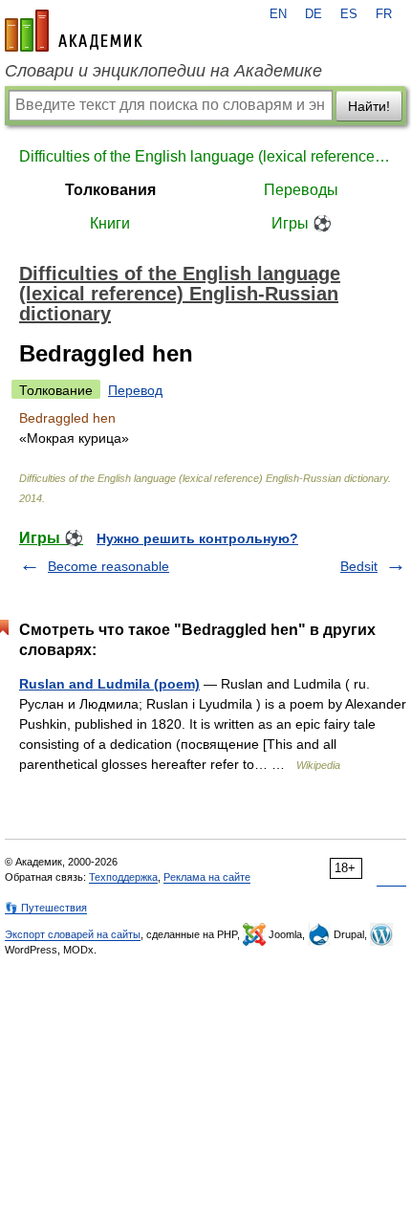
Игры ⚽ (301, 223)
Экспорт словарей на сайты (73, 934)
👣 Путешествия (46, 907)
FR (384, 14)
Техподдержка (123, 877)
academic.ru (73, 31)
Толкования (110, 190)
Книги (110, 223)
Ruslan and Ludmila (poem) (109, 683)
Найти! (369, 106)
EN (278, 14)
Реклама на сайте (206, 877)
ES (348, 14)
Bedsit (359, 566)
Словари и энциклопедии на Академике (163, 70)
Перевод (135, 390)
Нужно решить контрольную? (197, 538)
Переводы (301, 190)
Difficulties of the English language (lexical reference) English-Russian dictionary (205, 156)
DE (313, 14)
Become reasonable (108, 566)
